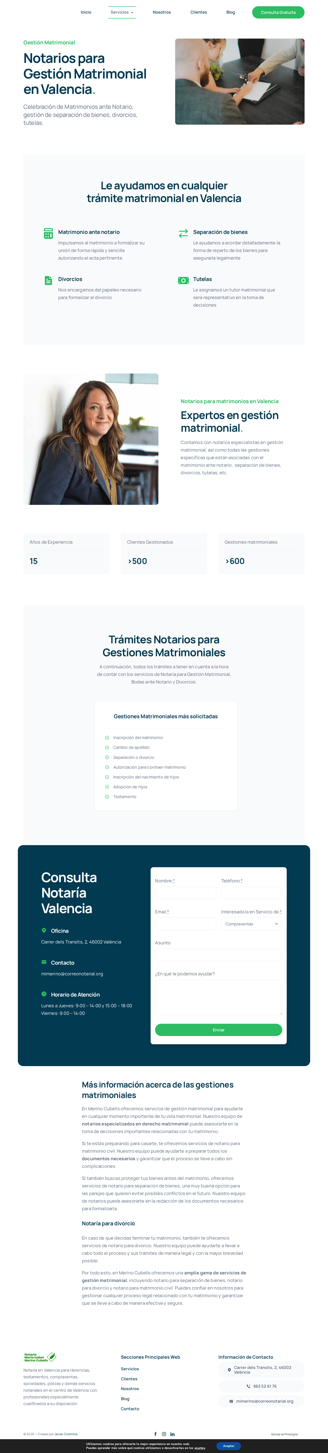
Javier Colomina (66, 1434)
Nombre (165, 881)
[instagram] (164, 1434)
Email (162, 912)
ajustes (200, 1448)
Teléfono (232, 881)
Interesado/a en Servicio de (251, 912)
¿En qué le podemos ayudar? (185, 974)
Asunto (162, 943)
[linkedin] (172, 1434)
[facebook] (156, 1434)
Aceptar (228, 1446)
